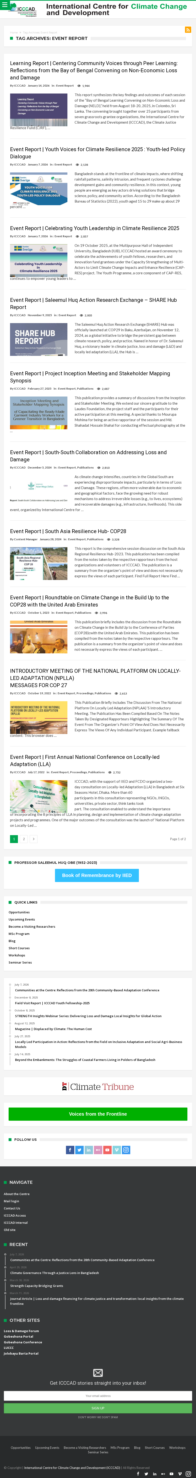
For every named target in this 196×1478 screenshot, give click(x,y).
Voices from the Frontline (98, 1114)
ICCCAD (20, 85)
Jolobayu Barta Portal (21, 1353)
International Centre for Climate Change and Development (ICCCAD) (72, 1468)
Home (14, 32)
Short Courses (19, 948)
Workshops (17, 955)
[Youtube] (107, 1150)
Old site (10, 1230)
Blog (12, 941)
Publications (85, 388)
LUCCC (9, 1348)
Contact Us (12, 1208)
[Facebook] (70, 1150)
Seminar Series (20, 962)
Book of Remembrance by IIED (97, 875)
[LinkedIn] (89, 1150)
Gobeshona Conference (23, 1342)
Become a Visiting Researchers (32, 926)
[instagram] (126, 1150)
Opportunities (19, 912)
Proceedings (84, 693)
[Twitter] (79, 1150)
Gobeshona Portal (18, 1336)
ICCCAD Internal (16, 1222)
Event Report (65, 85)
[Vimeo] (117, 1150)
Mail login (11, 1201)
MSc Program (19, 934)
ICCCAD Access (15, 1215)
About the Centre (17, 1194)
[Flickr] (98, 1150)
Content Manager (26, 539)
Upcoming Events (22, 919)
